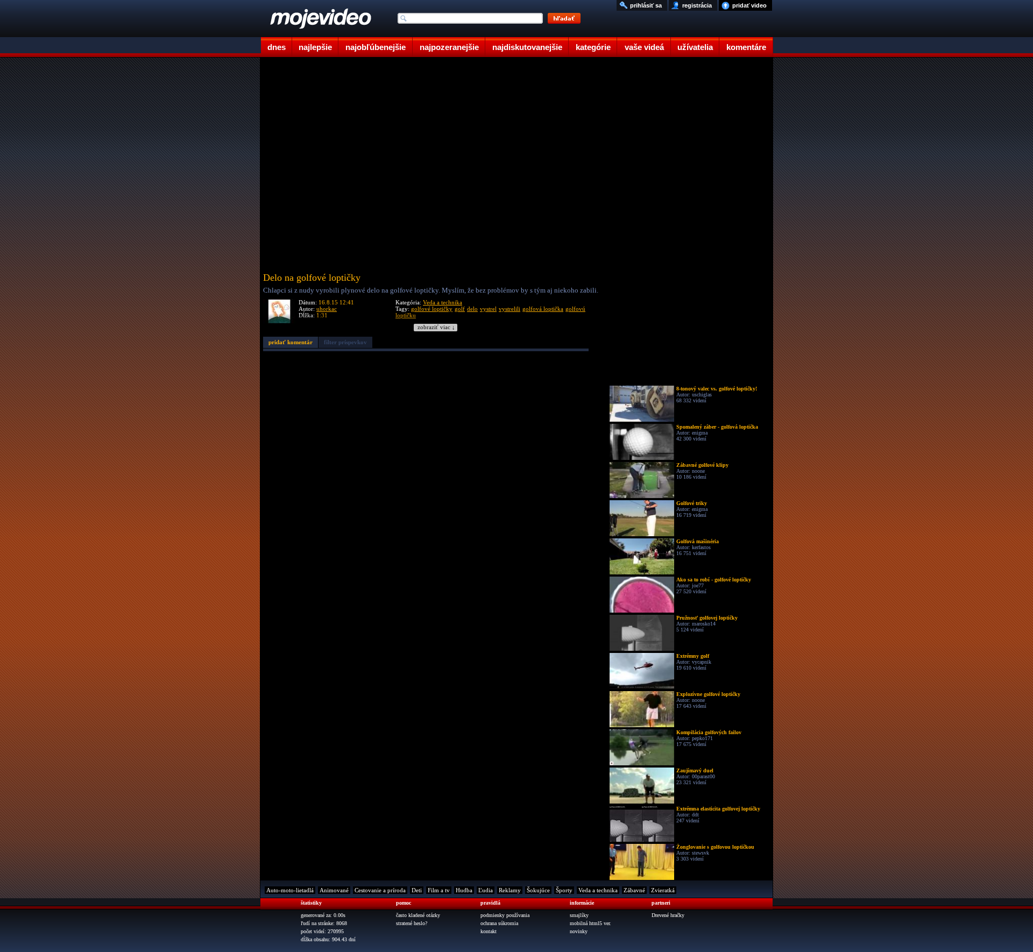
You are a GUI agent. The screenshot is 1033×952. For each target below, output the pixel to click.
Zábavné (634, 890)
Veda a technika (442, 302)
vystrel (488, 309)
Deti (417, 890)
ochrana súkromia (499, 923)
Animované (334, 890)
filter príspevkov (345, 342)
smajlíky (579, 915)
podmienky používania (504, 915)
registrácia (697, 5)
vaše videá (644, 47)
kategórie (593, 47)
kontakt (488, 931)
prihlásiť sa (646, 5)
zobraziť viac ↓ (436, 327)
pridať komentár (290, 342)
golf (460, 309)
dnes (276, 47)
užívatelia (695, 47)
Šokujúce (538, 890)
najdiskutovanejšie (527, 47)
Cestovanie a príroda (380, 890)
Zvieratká (663, 890)
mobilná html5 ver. (590, 923)
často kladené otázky (418, 915)
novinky (579, 931)
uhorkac (326, 309)
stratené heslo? (411, 923)
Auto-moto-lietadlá (290, 890)
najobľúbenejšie (375, 47)
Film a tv (439, 890)
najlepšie (315, 47)
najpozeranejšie (449, 47)
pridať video (749, 5)
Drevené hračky (668, 915)
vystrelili (509, 309)
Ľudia (485, 890)
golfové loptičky (431, 309)
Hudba (464, 890)
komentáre (746, 47)
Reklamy (510, 890)
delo (472, 309)
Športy (564, 890)
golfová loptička (542, 309)
